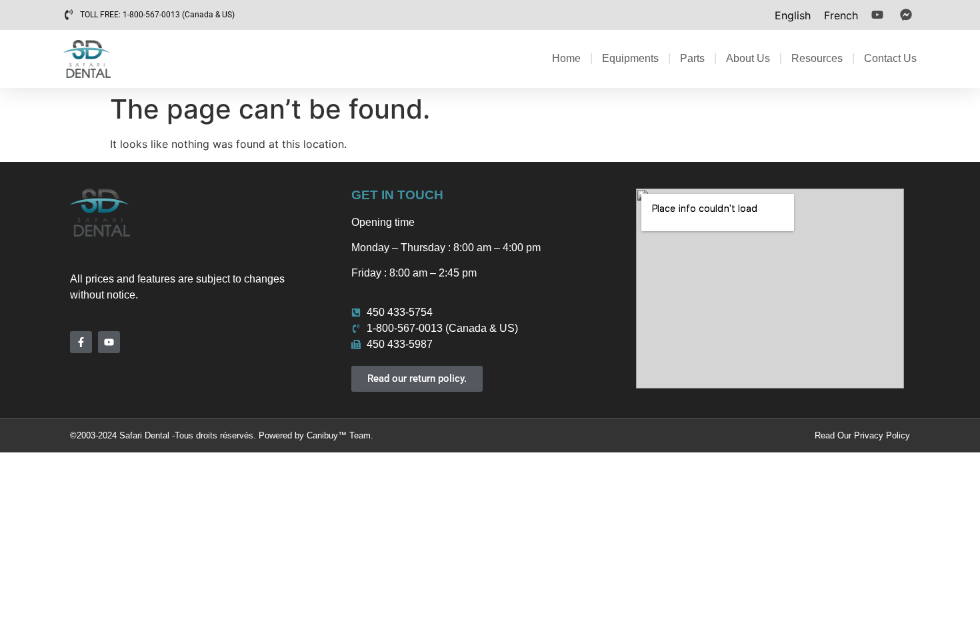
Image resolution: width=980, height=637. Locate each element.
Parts (692, 58)
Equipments (630, 58)
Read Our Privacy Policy (862, 435)
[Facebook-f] (81, 342)
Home (566, 58)
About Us (748, 58)
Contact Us (890, 58)
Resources (817, 58)
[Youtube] (109, 342)
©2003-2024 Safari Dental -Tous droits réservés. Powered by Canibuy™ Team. (221, 435)
